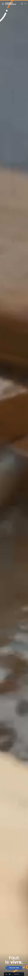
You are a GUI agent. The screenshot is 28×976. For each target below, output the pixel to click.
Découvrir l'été (14, 967)
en (25, 3)
